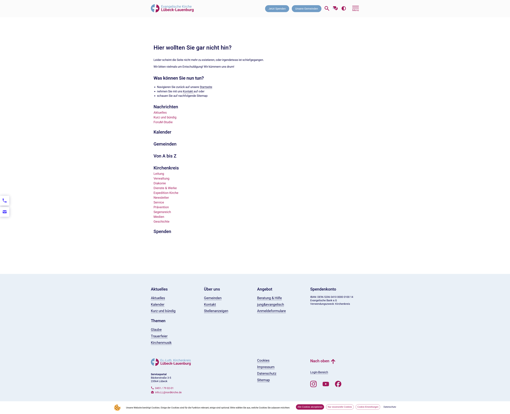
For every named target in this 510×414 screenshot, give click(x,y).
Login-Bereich (319, 372)
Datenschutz (390, 406)
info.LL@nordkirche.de (168, 392)
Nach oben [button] (319, 361)
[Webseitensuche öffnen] (327, 8)
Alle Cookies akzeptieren (310, 407)
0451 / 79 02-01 (164, 388)
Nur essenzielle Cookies (340, 407)
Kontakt (188, 91)
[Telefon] (4, 200)
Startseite (206, 87)
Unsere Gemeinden (306, 8)
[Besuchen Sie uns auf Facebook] (338, 384)
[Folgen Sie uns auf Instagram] (313, 384)
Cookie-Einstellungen (367, 407)
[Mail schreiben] (4, 212)
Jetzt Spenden (277, 8)
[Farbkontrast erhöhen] (344, 8)
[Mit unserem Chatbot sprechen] (335, 7)
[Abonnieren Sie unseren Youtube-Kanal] (326, 384)
